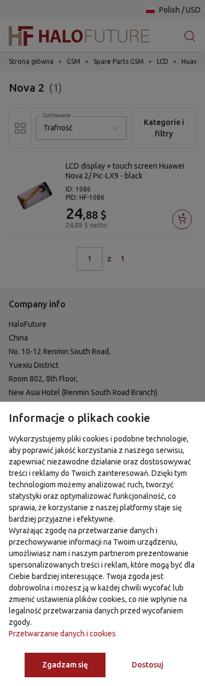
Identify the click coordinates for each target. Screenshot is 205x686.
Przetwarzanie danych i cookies (62, 633)
